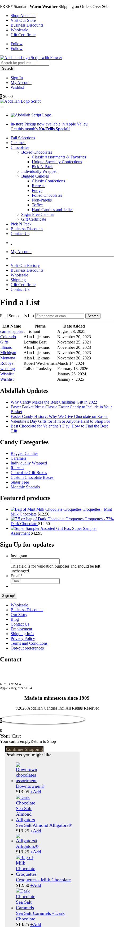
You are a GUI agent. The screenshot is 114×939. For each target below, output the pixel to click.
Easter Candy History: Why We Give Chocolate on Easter (59, 416)
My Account (21, 82)
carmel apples (11, 331)
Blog (15, 619)
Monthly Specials (25, 487)
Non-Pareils (42, 200)
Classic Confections (48, 181)
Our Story (19, 614)
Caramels (18, 142)
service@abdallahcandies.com (25, 675)
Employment (21, 629)
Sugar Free (20, 482)
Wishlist (17, 87)
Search (7, 68)
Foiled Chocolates (47, 195)
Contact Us (20, 233)
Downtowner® (30, 786)
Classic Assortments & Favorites (59, 157)
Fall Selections (23, 138)
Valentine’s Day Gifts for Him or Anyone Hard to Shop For (60, 421)
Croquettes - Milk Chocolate (43, 879)
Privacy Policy (23, 638)
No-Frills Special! (54, 129)
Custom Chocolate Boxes (32, 477)
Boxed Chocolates (36, 152)
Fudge (37, 190)
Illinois (6, 347)
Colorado (8, 336)
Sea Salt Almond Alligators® (44, 825)
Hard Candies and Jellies (52, 209)
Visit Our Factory (25, 265)
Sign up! (8, 596)
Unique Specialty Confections (57, 162)
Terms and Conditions (29, 643)
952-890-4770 (12, 670)
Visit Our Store (23, 20)
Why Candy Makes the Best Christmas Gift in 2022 (54, 402)
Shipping (18, 280)
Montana (7, 358)
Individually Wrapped (39, 171)
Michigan (8, 352)
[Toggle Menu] (2, 107)
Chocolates (20, 147)
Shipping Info (22, 633)
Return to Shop (43, 741)
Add (35, 791)
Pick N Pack (42, 166)
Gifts (4, 342)
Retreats (38, 185)
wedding (7, 368)
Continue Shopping (24, 749)
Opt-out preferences (27, 648)
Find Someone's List (17, 315)
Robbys (6, 363)
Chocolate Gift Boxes (29, 472)
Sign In (17, 78)
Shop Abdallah (23, 15)
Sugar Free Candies (37, 214)
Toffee (37, 205)
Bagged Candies (35, 176)
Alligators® (27, 846)
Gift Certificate (23, 34)
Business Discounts (27, 25)
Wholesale (19, 30)
